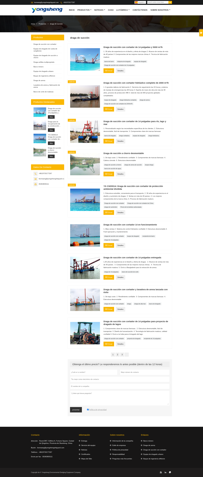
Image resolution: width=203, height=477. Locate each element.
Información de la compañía (122, 441)
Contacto (35, 435)
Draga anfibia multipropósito (43, 62)
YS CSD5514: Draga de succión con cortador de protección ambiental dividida (54, 137)
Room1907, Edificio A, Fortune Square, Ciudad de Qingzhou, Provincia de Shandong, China (56, 442)
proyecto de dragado (134, 338)
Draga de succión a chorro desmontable (54, 150)
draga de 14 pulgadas (111, 240)
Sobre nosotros (159, 10)
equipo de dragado (140, 61)
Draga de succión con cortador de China (140, 203)
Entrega (84, 441)
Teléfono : (34, 452)
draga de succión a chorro (112, 165)
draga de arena (145, 100)
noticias (98, 10)
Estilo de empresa (119, 445)
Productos (83, 10)
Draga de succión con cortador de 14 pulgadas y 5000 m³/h (54, 111)
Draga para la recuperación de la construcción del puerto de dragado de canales (54, 124)
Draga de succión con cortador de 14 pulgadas (119, 65)
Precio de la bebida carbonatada (131, 207)
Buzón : (34, 448)
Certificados (85, 454)
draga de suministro (110, 207)
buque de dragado (110, 100)
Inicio (72, 10)
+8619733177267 (69, 2)
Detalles (120, 71)
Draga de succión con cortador (114, 203)
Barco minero (38, 67)
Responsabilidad (118, 454)
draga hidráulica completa (128, 100)
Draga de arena (39, 80)
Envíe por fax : (36, 457)
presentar (76, 410)
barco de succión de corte (130, 272)
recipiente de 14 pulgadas (152, 338)
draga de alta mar (140, 304)
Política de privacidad (120, 450)
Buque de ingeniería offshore (44, 76)
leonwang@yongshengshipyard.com (46, 2)
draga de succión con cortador (114, 236)
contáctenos (140, 10)
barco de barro (109, 61)
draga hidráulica (153, 136)
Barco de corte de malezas (43, 92)
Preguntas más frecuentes (122, 459)
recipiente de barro (148, 236)
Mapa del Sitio (86, 459)
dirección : (35, 441)
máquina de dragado (124, 61)
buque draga (149, 165)
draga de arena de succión (133, 165)
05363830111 (44, 184)
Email (108, 70)
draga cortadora (124, 136)
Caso (110, 10)
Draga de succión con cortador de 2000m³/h (118, 104)
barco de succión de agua (112, 168)
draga (129, 304)
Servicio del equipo (88, 445)
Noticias (84, 450)
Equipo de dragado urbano (43, 71)
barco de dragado (110, 136)
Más (51, 117)
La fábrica (122, 10)
